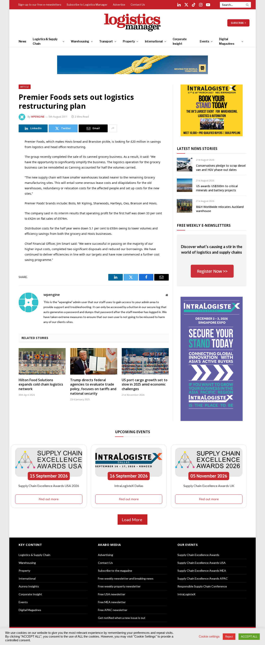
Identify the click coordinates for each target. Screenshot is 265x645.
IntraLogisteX (186, 594)
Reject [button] (229, 636)
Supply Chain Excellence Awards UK (208, 486)
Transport (106, 41)
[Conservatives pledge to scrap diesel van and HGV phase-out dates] (184, 164)
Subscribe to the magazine (115, 570)
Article (24, 86)
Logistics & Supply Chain (45, 41)
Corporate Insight (180, 41)
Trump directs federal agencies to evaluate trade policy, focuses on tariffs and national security (93, 387)
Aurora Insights (29, 586)
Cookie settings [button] (209, 636)
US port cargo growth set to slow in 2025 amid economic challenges (144, 384)
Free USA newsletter (111, 594)
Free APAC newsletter (112, 610)
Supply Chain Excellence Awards (198, 555)
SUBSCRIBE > (238, 23)
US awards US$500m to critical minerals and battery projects (217, 188)
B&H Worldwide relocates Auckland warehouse (220, 209)
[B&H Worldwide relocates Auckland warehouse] (184, 205)
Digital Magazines (226, 41)
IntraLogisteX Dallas (128, 486)
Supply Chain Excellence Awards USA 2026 (48, 486)
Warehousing (80, 41)
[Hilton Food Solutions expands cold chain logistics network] (42, 361)
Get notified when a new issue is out (121, 618)
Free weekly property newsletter (119, 586)
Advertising (105, 555)
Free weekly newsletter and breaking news (125, 578)
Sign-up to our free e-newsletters (39, 4)
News (22, 41)
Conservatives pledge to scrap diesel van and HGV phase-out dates (221, 168)
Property (129, 41)
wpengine (38, 116)
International (154, 41)
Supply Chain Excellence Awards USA (201, 562)
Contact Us (138, 4)
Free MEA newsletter (112, 602)
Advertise (119, 4)
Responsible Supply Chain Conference (202, 586)
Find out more (49, 499)
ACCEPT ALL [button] (249, 636)
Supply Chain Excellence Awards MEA (201, 570)
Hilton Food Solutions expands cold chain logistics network (41, 384)
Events (204, 41)
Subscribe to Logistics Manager (87, 4)
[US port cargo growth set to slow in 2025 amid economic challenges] (145, 361)
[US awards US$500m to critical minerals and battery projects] (184, 185)
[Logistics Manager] (132, 23)
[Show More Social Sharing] (113, 128)
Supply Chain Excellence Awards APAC (202, 578)
